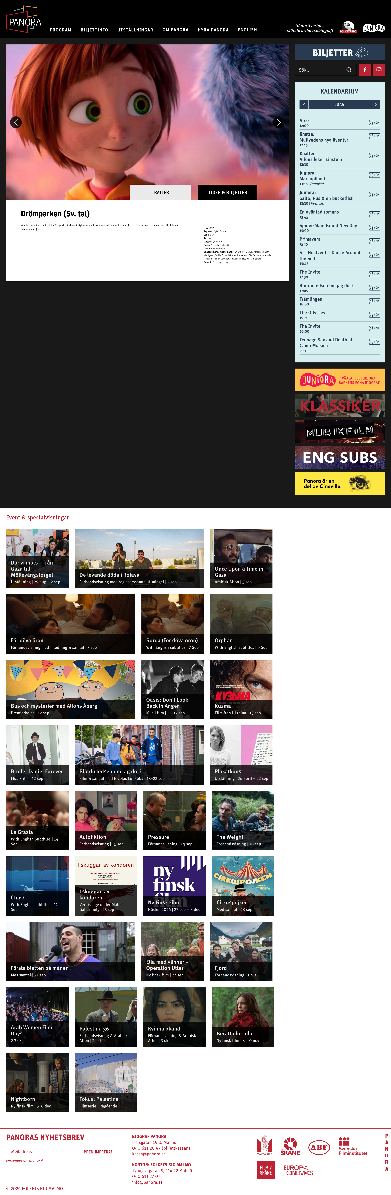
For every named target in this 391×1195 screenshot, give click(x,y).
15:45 (304, 263)
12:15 (304, 145)
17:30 (304, 277)
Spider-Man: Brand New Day (328, 225)
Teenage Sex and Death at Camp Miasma (326, 342)
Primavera (310, 239)
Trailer (160, 192)
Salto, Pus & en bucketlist (326, 198)
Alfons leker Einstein (321, 159)
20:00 (304, 331)
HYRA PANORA (213, 29)
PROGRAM (60, 29)
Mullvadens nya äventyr (324, 140)
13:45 (304, 217)
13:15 (304, 184)
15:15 (304, 244)
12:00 (304, 125)
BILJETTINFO (94, 29)
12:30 (304, 164)
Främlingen (311, 299)
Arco (304, 120)
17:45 (304, 291)
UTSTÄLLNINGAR (135, 29)
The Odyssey (312, 312)
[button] (16, 122)
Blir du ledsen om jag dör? (326, 285)
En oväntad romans (319, 212)
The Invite (310, 272)
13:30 (304, 203)
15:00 (304, 230)
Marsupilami (312, 178)
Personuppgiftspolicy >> (24, 1160)
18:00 (304, 304)
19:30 (304, 318)
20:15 (304, 351)
